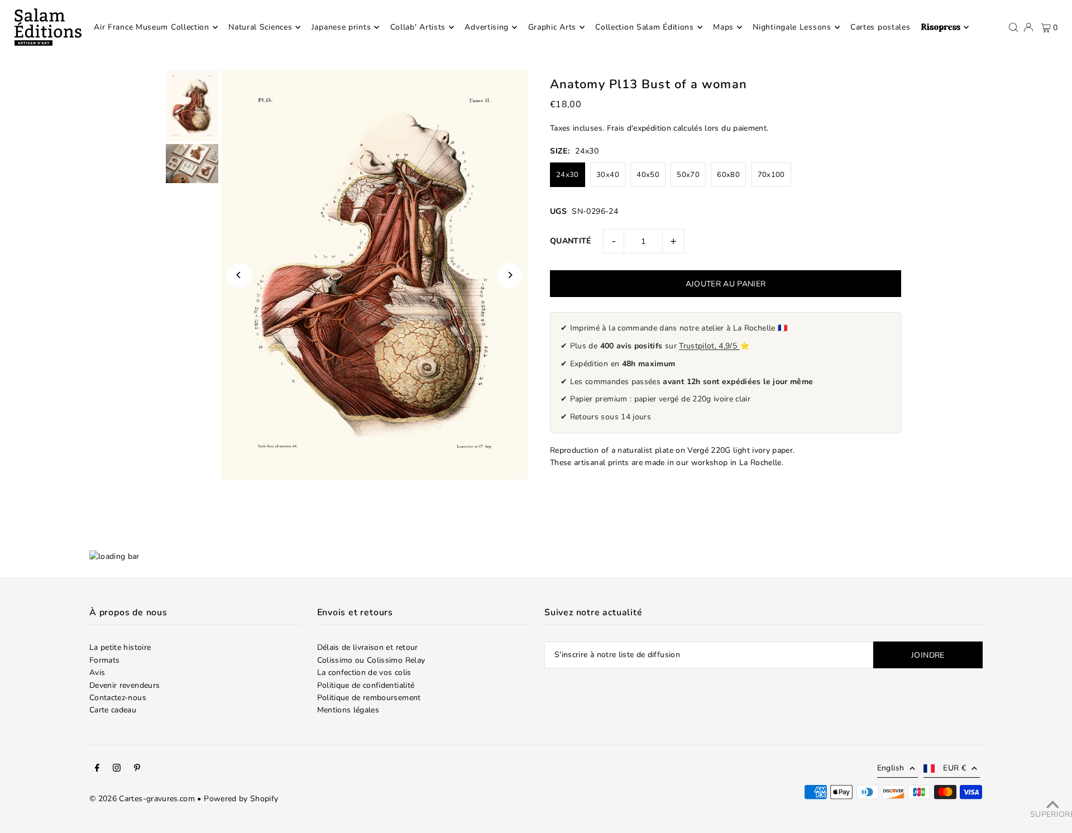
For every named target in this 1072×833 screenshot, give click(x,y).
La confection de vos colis (364, 672)
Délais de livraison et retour (367, 647)
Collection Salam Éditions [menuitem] (644, 27)
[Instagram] (117, 769)
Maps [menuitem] (723, 27)
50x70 (688, 175)
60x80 (728, 175)
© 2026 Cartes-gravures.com (142, 798)
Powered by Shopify (241, 798)
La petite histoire (120, 647)
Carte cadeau (112, 710)
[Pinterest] (137, 769)
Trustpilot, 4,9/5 (709, 346)
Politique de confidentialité (366, 685)
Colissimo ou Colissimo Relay (371, 660)
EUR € (954, 768)
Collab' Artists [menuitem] (418, 27)
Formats (104, 660)
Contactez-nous (117, 697)
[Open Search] (1013, 27)
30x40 (607, 175)
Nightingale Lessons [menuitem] (792, 27)
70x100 (771, 175)
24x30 (567, 175)
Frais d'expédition (639, 128)
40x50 (647, 175)
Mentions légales (348, 710)
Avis (97, 672)
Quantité (570, 241)
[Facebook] (97, 769)
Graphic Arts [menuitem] (552, 27)
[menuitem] (945, 27)
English (890, 768)
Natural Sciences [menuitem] (260, 27)
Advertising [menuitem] (487, 27)
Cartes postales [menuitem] (880, 27)
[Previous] (239, 275)
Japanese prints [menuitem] (341, 27)
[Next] (509, 275)
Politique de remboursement (369, 697)
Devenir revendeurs (124, 685)
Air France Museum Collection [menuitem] (151, 27)
